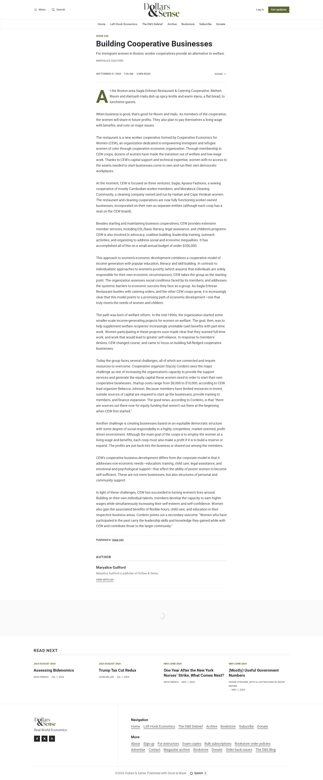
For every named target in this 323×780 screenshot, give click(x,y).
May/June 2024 (173, 664)
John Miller (106, 677)
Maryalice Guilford (109, 60)
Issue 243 (102, 36)
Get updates (278, 9)
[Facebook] (37, 739)
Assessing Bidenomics (54, 670)
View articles (105, 579)
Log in (260, 9)
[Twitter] (44, 739)
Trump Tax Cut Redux (117, 670)
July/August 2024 (45, 664)
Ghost (171, 773)
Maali (182, 773)
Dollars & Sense (135, 773)
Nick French (41, 677)
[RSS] (52, 739)
